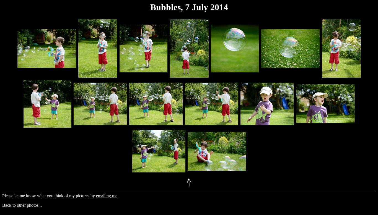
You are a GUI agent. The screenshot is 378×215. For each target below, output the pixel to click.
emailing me (106, 195)
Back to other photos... (22, 205)
